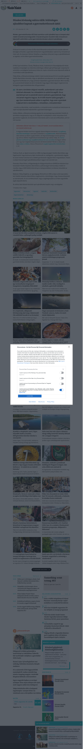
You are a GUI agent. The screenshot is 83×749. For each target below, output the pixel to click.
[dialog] (41, 374)
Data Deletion (32, 401)
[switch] (61, 373)
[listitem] (41, 369)
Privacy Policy (50, 401)
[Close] (69, 347)
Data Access (41, 401)
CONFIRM (30, 396)
